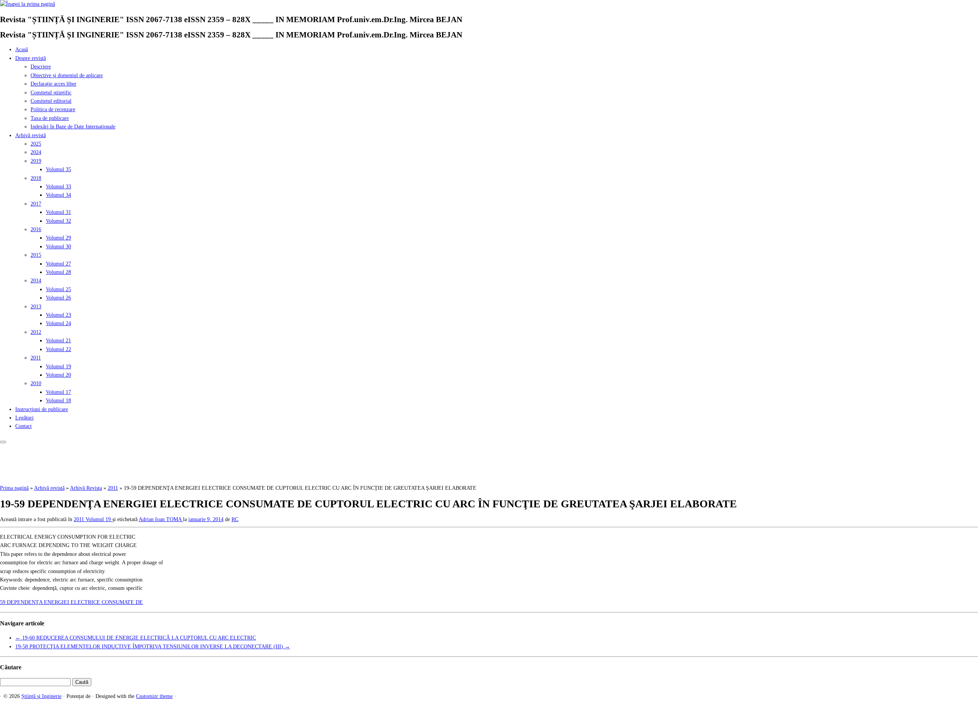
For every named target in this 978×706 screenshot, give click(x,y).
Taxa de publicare (50, 118)
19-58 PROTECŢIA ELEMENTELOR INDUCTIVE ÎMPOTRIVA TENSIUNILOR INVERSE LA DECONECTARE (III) (152, 646)
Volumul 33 (58, 186)
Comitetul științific (51, 93)
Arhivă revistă (30, 135)
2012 (36, 332)
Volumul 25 (58, 289)
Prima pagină (14, 488)
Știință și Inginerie (41, 696)
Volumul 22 (58, 349)
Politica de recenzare (53, 109)
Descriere (41, 67)
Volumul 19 (58, 366)
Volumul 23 (58, 315)
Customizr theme (154, 696)
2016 (36, 229)
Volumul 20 (58, 375)
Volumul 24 (58, 323)
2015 (36, 255)
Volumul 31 (58, 212)
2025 (36, 144)
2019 (36, 161)
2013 (36, 306)
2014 (36, 280)
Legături (24, 418)
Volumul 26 (58, 298)
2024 (36, 152)
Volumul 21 (58, 340)
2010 (36, 383)
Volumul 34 (58, 195)
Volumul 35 (58, 169)
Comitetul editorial (51, 101)
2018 (36, 178)
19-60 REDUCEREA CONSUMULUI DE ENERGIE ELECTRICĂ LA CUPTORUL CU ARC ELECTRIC (135, 638)
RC (235, 519)
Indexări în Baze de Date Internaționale (73, 127)
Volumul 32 (58, 221)
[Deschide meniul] (3, 442)
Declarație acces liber (53, 84)
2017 (36, 204)
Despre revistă (30, 58)
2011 (36, 358)
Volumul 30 (58, 246)
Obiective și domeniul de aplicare (67, 75)
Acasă (21, 49)
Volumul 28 (58, 272)
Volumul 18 (58, 400)
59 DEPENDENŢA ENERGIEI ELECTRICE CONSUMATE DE (71, 602)
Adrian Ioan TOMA (161, 519)
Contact (23, 426)
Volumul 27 (58, 264)
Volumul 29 (58, 238)
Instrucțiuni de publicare (41, 409)
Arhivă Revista (86, 488)
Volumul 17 (58, 392)
